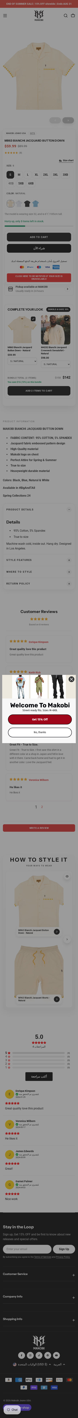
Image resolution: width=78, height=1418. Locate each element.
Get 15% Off (40, 719)
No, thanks (40, 732)
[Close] (71, 679)
